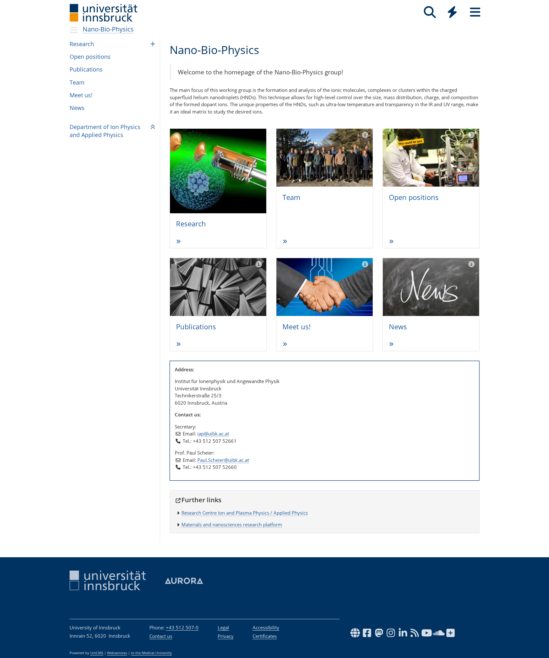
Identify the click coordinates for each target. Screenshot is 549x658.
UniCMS (96, 653)
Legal (223, 627)
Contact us (160, 636)
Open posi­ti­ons (414, 197)
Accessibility (266, 627)
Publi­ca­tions (86, 69)
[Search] (429, 12)
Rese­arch (191, 223)
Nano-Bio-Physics (108, 29)
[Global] (452, 13)
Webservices (117, 653)
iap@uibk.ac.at (213, 433)
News (77, 108)
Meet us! (81, 95)
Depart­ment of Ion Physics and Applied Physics (105, 131)
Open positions (90, 56)
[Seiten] (475, 12)
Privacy (226, 636)
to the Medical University (151, 653)
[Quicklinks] (452, 12)
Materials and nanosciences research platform (231, 524)
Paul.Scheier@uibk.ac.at (223, 460)
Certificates (265, 636)
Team (77, 82)
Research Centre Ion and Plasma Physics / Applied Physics (244, 513)
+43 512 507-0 (182, 627)
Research (82, 44)
